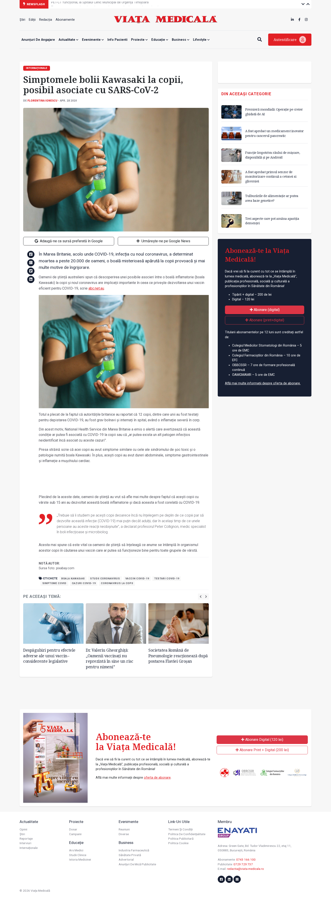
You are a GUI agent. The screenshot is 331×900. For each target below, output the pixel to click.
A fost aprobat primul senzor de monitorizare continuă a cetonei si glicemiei (270, 176)
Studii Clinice (77, 855)
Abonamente (65, 20)
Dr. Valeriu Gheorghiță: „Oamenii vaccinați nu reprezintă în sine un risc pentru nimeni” (109, 658)
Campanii (75, 834)
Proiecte (138, 40)
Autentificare (285, 39)
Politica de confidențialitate (186, 834)
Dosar (73, 829)
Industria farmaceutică (134, 850)
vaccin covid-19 (137, 578)
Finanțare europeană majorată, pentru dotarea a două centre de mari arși (104, 4)
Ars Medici (76, 850)
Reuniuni (124, 829)
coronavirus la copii (117, 583)
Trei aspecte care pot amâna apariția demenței (272, 220)
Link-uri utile (179, 821)
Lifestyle (200, 40)
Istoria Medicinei (80, 859)
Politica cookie (178, 843)
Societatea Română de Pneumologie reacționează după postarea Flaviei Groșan (178, 655)
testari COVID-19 (166, 578)
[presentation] (200, 597)
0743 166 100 (246, 859)
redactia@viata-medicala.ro (245, 869)
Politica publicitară (180, 838)
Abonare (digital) (266, 310)
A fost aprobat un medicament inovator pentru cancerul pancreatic (274, 133)
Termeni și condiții (180, 829)
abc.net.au (96, 288)
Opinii (23, 829)
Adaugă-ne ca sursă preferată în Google (71, 241)
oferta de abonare (157, 778)
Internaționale (29, 848)
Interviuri (25, 843)
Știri (22, 20)
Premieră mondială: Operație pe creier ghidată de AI (274, 111)
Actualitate (67, 40)
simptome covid (54, 583)
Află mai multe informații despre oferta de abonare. (263, 383)
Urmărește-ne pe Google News (165, 241)
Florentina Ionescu (42, 100)
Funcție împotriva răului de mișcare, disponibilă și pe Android (272, 154)
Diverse (124, 834)
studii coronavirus (105, 578)
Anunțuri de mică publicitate (137, 864)
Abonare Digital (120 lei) (263, 739)
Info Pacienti (117, 40)
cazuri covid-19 (84, 583)
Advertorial (126, 859)
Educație (158, 40)
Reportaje (26, 838)
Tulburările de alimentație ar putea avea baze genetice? (271, 198)
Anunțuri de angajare (38, 40)
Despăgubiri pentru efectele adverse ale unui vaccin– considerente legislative (49, 655)
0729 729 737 (243, 864)
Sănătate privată (130, 855)
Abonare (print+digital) (266, 320)
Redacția (45, 20)
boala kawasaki (73, 578)
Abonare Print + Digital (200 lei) (264, 750)
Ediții (32, 20)
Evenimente (92, 40)
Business (179, 40)
